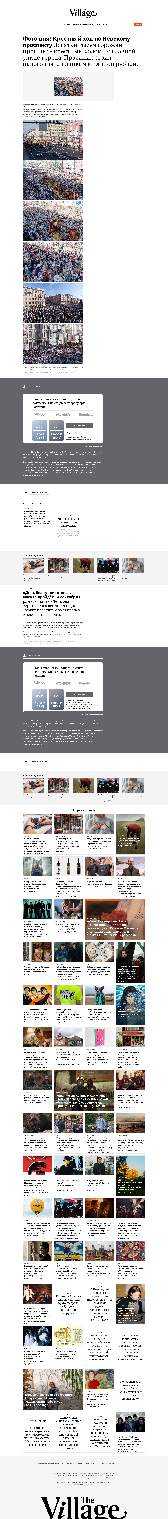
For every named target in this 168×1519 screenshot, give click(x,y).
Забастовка (58, 1049)
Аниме (119, 1006)
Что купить (90, 879)
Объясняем (121, 836)
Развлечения (85, 25)
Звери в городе (91, 1007)
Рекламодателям (45, 1466)
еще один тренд (123, 1177)
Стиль (99, 25)
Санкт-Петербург (29, 508)
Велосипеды (90, 1135)
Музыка (26, 1007)
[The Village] (84, 14)
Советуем (89, 964)
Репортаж (27, 836)
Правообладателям (74, 1463)
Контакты (90, 1463)
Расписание (58, 1178)
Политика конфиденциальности (50, 1463)
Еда (94, 25)
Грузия (57, 1135)
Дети (105, 25)
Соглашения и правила (106, 1463)
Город (63, 25)
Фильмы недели (60, 964)
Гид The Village (60, 836)
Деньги (26, 1220)
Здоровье (89, 836)
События (89, 1391)
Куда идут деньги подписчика (92, 446)
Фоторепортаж (61, 1092)
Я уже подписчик (33, 386)
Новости (68, 1293)
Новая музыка (122, 964)
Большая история (93, 918)
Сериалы (26, 879)
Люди (69, 25)
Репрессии (27, 1178)
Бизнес (76, 25)
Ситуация (68, 515)
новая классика (29, 921)
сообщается (71, 625)
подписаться (79, 425)
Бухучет (57, 879)
